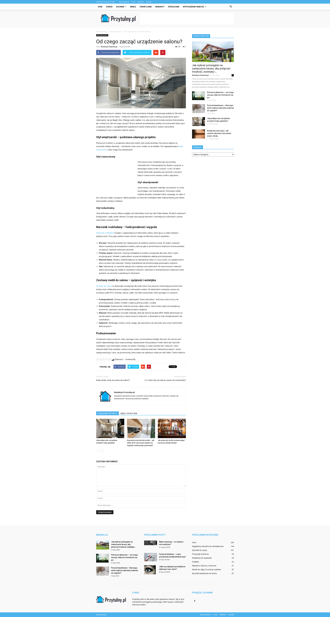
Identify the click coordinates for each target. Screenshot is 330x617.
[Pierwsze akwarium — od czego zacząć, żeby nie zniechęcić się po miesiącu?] (198, 95)
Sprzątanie (173, 6)
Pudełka (195, 562)
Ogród (109, 6)
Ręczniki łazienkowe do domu (204, 573)
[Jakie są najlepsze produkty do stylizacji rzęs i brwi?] (150, 569)
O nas (133, 2)
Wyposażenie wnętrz (193, 6)
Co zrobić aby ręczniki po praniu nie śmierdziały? (165, 380)
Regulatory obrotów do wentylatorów (208, 546)
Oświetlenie (146, 6)
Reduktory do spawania (202, 558)
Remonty (159, 6)
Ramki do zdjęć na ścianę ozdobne (206, 569)
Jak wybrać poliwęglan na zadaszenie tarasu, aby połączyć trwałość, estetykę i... (211, 68)
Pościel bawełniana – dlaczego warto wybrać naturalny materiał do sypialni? (220, 108)
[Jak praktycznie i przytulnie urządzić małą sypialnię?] (110, 428)
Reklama (141, 2)
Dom (100, 6)
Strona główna (124, 2)
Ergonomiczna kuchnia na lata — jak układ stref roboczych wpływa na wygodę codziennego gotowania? (140, 442)
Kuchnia (120, 6)
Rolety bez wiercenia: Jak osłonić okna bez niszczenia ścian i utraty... (219, 133)
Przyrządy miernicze (200, 554)
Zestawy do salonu (104, 286)
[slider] (104, 359)
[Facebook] (194, 601)
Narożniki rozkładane (105, 233)
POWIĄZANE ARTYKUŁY (107, 413)
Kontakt (148, 2)
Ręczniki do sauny (199, 550)
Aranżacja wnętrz (102, 35)
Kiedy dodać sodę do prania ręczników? (113, 380)
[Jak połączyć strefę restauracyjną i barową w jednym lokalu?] (172, 428)
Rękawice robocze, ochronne (204, 565)
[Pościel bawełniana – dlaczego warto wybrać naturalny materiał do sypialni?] (198, 108)
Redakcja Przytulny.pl (109, 47)
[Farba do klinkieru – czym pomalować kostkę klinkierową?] (150, 557)
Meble (133, 6)
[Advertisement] (187, 19)
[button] (231, 7)
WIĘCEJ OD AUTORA (128, 413)
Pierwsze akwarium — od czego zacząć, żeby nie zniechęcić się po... (220, 95)
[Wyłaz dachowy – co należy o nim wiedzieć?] (150, 543)
